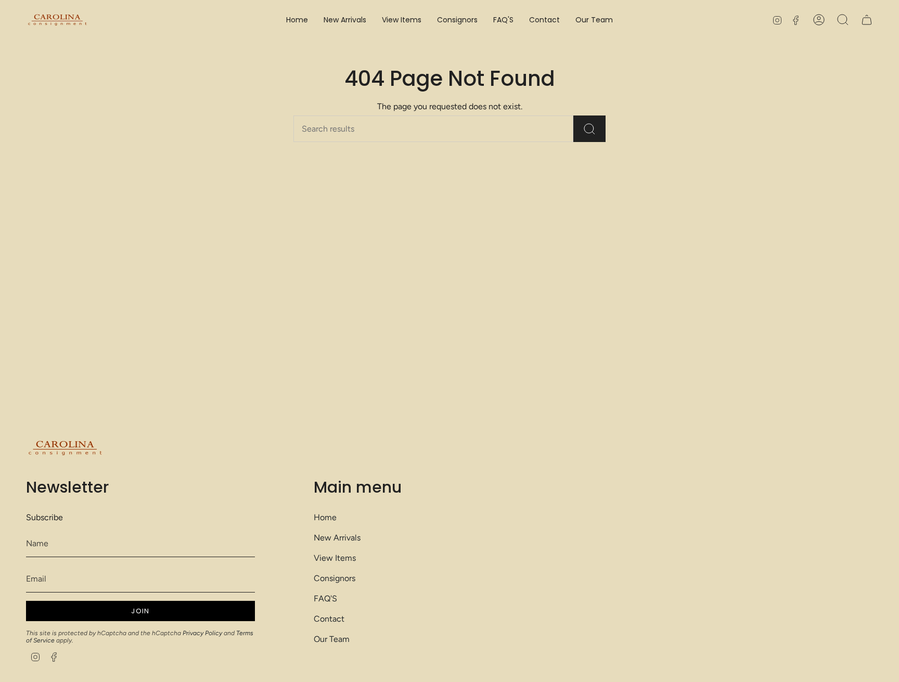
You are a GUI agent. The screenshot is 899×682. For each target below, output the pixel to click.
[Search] (589, 128)
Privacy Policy (202, 633)
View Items (335, 558)
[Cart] (867, 20)
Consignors (334, 578)
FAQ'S (325, 598)
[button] (401, 20)
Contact (329, 619)
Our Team (332, 639)
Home (325, 517)
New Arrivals (337, 538)
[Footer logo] (65, 448)
